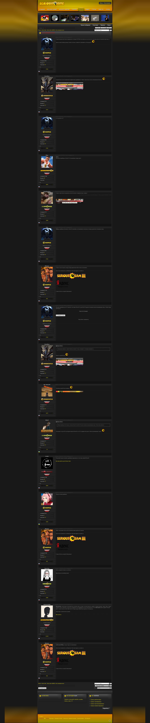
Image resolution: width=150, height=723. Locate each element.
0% (45, 64)
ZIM (45, 718)
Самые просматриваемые (97, 703)
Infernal (47, 420)
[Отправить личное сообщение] (40, 67)
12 (72, 456)
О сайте (41, 716)
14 (71, 528)
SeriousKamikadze (46, 191)
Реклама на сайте (58, 718)
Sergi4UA (66, 699)
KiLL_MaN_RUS (47, 384)
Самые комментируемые (97, 705)
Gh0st (47, 37)
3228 (47, 521)
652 (47, 298)
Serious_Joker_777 (68, 701)
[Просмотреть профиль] (39, 67)
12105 (47, 636)
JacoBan (81, 699)
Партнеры (51, 718)
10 (72, 384)
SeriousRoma (46, 76)
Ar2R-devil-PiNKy (47, 604)
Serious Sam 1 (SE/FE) (51, 30)
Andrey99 (47, 492)
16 (71, 604)
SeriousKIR (71, 699)
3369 (47, 597)
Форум (39, 30)
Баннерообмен (80, 718)
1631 (47, 109)
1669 (47, 220)
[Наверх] (110, 721)
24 (47, 449)
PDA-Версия (87, 718)
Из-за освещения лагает (60, 30)
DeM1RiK (76, 699)
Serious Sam (44, 30)
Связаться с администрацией (69, 718)
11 (72, 420)
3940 (47, 485)
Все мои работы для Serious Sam (63, 461)
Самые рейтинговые (96, 699)
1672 (47, 413)
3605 (47, 184)
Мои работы (58, 614)
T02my (47, 155)
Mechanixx (47, 528)
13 (72, 492)
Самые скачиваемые (96, 701)
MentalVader (47, 568)
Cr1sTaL (47, 456)
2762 (47, 69)
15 (71, 568)
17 (72, 643)
